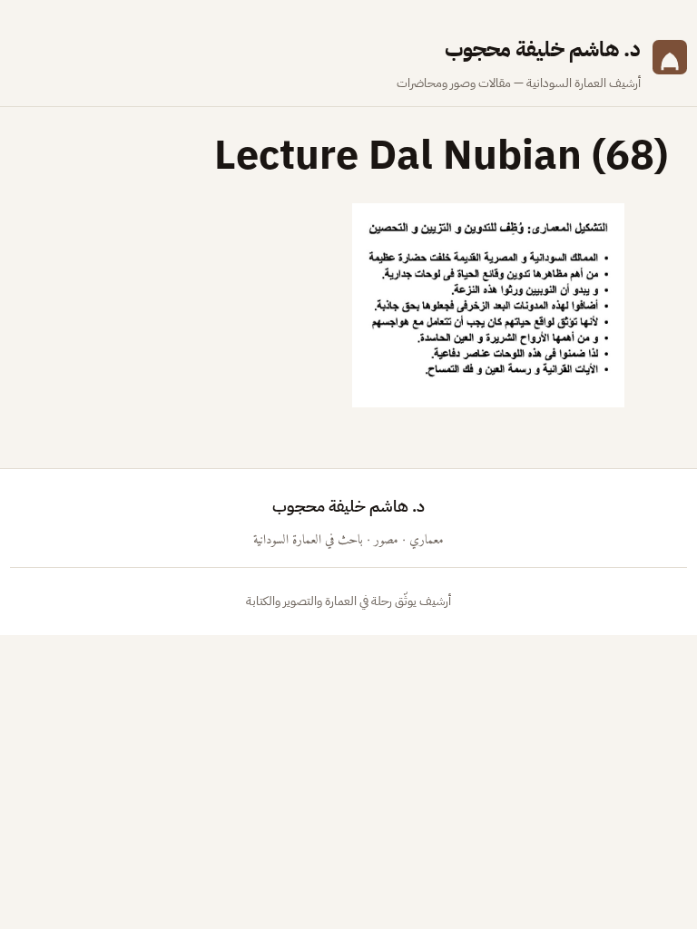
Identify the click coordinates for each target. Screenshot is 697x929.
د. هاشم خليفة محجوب (543, 49)
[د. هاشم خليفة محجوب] (670, 63)
